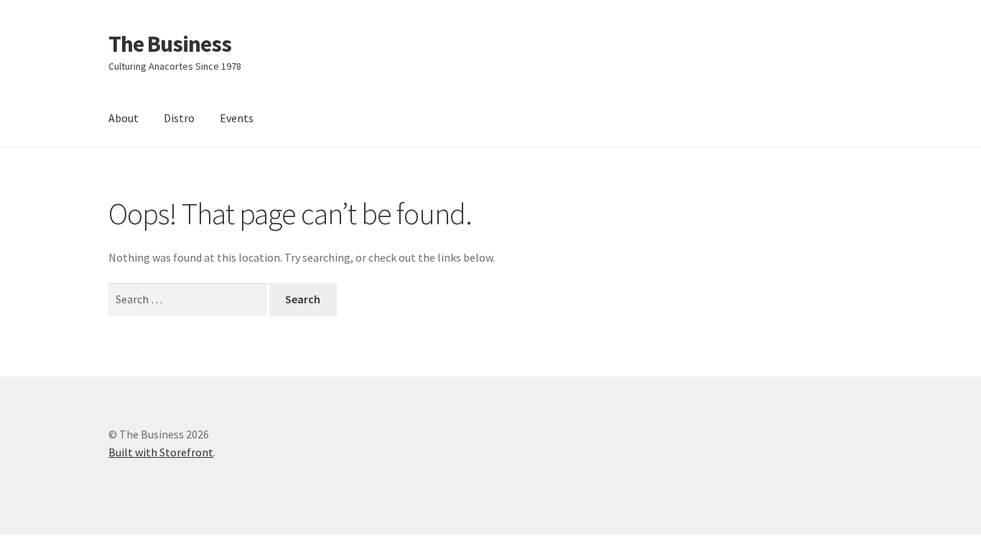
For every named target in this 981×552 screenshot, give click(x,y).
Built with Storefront (160, 452)
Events (237, 118)
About (123, 118)
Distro (179, 118)
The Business (169, 43)
